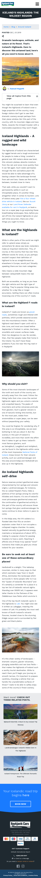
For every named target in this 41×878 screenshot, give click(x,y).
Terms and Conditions (20, 875)
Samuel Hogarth (17, 89)
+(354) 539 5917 (21, 855)
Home (6, 27)
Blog (13, 27)
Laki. (18, 604)
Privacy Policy (7, 875)
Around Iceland (24, 27)
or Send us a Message (21, 858)
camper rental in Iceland (25, 861)
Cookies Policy (33, 875)
